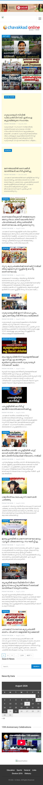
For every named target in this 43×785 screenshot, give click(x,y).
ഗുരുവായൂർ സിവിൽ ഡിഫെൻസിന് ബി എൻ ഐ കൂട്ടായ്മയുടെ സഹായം (18, 118)
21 (33, 707)
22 (38, 707)
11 (16, 704)
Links (34, 770)
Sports (19, 770)
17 (10, 707)
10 (10, 704)
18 (16, 707)
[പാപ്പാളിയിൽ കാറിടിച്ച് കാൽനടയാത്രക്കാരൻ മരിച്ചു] (14, 395)
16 (5, 707)
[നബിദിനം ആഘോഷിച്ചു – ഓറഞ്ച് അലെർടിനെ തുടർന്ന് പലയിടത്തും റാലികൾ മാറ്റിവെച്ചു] (12, 66)
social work (9, 97)
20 (27, 707)
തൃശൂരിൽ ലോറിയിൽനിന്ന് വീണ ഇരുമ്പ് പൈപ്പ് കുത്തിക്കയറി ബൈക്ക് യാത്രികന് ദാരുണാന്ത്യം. (20, 585)
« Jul (3, 718)
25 (16, 711)
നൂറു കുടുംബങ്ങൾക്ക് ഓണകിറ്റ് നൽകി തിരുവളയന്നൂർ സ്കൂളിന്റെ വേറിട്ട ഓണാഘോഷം (21, 269)
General (8, 150)
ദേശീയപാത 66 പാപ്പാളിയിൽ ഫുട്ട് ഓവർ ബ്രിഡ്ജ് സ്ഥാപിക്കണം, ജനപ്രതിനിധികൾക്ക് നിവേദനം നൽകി (21, 453)
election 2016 (17, 773)
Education (11, 770)
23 (5, 711)
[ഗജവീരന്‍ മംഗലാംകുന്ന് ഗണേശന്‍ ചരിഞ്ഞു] (14, 486)
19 (21, 707)
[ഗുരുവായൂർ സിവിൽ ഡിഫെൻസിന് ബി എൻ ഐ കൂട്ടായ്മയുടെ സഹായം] (16, 103)
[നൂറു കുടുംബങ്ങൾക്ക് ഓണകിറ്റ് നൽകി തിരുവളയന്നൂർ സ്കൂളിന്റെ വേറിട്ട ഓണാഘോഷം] (14, 255)
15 (38, 704)
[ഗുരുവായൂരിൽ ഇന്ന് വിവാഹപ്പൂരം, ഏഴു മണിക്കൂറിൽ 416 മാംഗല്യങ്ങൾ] (14, 302)
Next (29, 655)
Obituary (6, 36)
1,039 (22, 655)
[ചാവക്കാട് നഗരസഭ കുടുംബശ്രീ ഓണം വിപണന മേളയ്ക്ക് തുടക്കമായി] (14, 618)
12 (21, 704)
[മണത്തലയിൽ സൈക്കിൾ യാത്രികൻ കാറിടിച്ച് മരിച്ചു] (16, 157)
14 (33, 704)
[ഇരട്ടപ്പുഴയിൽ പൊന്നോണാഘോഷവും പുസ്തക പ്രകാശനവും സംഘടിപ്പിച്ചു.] (14, 527)
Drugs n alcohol (9, 339)
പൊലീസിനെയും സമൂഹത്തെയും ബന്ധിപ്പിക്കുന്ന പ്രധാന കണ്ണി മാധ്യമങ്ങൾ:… (30, 71)
